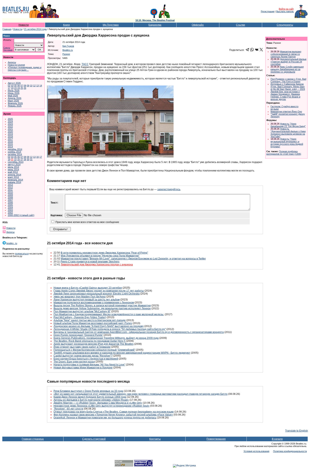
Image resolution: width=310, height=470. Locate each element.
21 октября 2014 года (35, 29)
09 (28, 85)
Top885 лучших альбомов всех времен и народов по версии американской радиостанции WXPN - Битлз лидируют (122, 352)
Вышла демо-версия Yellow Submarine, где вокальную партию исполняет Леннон (102, 308)
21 (12, 159)
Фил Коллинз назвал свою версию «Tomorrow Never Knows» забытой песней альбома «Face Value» (113, 414)
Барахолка (154, 24)
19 (12, 88)
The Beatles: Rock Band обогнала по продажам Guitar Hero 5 (89, 341)
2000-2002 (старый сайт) (21, 215)
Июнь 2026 (13, 93)
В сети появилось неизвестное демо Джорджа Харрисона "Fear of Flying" (104, 252)
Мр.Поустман (111, 24)
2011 (10, 190)
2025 (10, 119)
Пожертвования (216, 438)
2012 (10, 187)
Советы (6, 48)
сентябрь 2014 (15, 162)
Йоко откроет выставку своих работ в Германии (82, 346)
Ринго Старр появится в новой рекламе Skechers (90, 261)
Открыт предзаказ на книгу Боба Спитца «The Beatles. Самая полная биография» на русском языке (114, 411)
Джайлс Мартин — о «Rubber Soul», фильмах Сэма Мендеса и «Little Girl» (98, 402)
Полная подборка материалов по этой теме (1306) (283, 152)
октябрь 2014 (15, 154)
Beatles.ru (67, 50)
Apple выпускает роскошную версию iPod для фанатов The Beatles (93, 343)
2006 (10, 202)
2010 (10, 192)
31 (31, 159)
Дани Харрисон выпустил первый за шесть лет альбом (87, 299)
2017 (10, 139)
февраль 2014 (15, 179)
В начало (277, 438)
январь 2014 (14, 182)
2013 (10, 184)
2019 (10, 134)
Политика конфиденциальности (290, 451)
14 (40, 85)
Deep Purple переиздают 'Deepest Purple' (78, 335)
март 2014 (13, 177)
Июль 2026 (13, 90)
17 (9, 88)
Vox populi (7, 50)
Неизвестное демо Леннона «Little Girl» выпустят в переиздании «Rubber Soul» (102, 405)
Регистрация (267, 11)
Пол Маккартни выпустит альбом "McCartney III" (82, 311)
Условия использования (256, 451)
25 (21, 88)
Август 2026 (14, 83)
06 (18, 85)
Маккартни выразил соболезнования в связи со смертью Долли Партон (286, 54)
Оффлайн (198, 24)
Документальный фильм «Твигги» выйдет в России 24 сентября (288, 61)
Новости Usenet (16, 65)
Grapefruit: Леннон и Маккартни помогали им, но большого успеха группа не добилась (105, 417)
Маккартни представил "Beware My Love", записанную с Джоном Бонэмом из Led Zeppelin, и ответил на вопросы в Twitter (133, 258)
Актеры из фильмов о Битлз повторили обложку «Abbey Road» (91, 399)
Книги (66, 24)
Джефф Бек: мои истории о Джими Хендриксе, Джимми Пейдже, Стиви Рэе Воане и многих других (285, 95)
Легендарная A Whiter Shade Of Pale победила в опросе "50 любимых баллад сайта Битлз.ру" (110, 329)
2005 (10, 205)
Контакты (155, 438)
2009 (10, 195)
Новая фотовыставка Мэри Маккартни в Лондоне (83, 367)
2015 (10, 144)
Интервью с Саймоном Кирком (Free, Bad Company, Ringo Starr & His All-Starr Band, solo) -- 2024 (288, 86)
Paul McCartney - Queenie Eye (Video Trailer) (80, 317)
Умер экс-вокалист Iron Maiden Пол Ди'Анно (80, 296)
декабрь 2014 (15, 149)
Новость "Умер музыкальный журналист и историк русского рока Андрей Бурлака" (287, 143)
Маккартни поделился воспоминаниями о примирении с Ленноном (94, 302)
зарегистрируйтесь (168, 189)
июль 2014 (13, 167)
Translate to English (296, 430)
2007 (10, 200)
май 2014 (13, 172)
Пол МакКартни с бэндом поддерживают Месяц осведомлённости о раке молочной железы (109, 314)
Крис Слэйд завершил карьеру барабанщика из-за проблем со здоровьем (287, 69)
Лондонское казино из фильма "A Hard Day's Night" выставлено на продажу (99, 326)
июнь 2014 (13, 169)
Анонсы (12, 62)
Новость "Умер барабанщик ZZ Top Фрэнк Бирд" (288, 125)
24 (18, 88)
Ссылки (240, 24)
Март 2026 (13, 100)
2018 (10, 136)
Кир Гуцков (68, 46)
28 (25, 159)
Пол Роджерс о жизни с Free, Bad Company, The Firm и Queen (288, 80)
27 (21, 159)
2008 (10, 197)
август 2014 (14, 164)
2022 (10, 126)
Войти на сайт (286, 9)
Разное (66, 54)
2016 (10, 141)
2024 (10, 121)
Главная (7, 29)
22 (15, 159)
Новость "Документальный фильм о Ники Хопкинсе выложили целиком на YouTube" (288, 133)
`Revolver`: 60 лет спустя (68, 408)
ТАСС (85, 64)
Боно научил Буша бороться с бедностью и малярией (86, 358)
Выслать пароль (285, 11)
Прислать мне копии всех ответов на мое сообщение (87, 222)
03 (12, 85)
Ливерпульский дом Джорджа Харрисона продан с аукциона (97, 264)
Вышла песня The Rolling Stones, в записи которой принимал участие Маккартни (102, 305)
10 (31, 85)
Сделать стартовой (94, 438)
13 (37, 85)
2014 (10, 146)
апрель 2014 (14, 174)
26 (25, 88)
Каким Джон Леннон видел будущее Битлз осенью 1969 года (90, 396)
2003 (10, 210)
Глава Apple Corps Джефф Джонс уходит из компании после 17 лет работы (99, 290)
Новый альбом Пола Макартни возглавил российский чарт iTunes (93, 323)
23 (15, 88)
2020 (10, 131)
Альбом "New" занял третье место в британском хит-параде (90, 320)
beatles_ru (11, 243)
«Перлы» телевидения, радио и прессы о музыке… (24, 68)
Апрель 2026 (14, 98)
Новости (24, 24)
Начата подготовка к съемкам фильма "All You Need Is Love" (89, 364)
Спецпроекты (285, 24)
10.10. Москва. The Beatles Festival (155, 20)
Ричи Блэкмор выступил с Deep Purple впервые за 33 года (88, 391)
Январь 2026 (15, 106)
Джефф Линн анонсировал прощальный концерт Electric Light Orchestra (97, 293)
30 (28, 159)
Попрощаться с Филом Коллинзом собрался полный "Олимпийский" (94, 349)
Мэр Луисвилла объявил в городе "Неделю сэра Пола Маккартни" (100, 255)
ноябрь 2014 (14, 152)
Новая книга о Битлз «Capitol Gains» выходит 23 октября (88, 287)
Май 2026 (13, 95)
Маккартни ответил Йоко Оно (286, 111)
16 (37, 157)
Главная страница (33, 438)
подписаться (22, 253)
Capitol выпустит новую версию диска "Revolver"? (83, 355)
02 (9, 85)
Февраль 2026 (15, 103)
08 (25, 85)
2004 (10, 207)
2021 (10, 129)
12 (34, 85)
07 (21, 85)
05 (15, 85)
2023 (10, 124)
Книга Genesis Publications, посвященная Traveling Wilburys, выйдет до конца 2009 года (106, 338)
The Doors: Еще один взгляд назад (74, 361)
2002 (10, 212)
